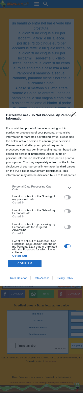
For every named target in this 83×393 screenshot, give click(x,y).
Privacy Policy (64, 278)
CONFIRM (25, 263)
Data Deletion (18, 278)
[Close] (75, 115)
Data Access (41, 278)
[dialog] (41, 197)
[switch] (67, 197)
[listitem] (41, 188)
